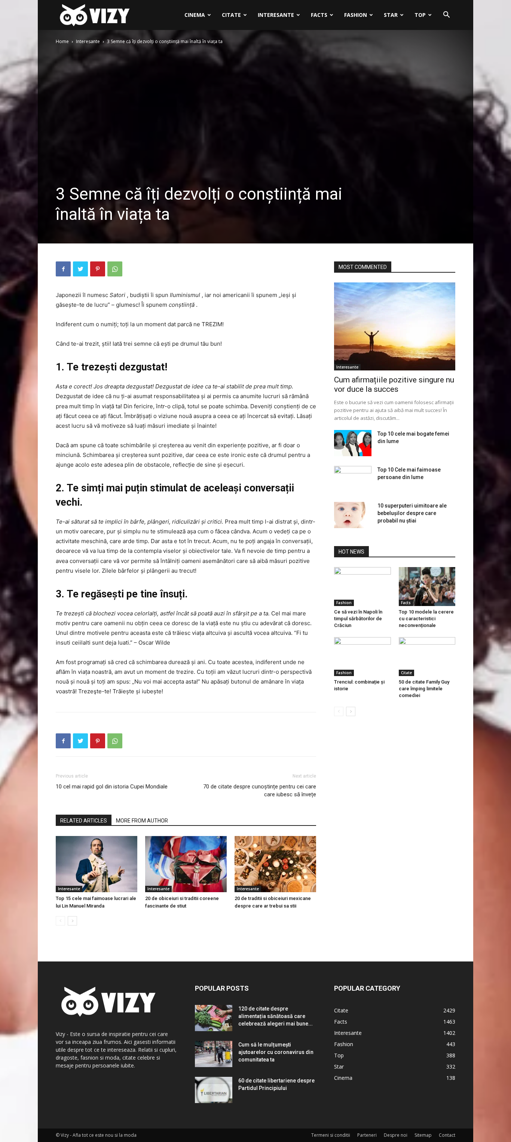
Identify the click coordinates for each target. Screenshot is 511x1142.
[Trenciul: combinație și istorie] (362, 656)
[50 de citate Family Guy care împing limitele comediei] (427, 656)
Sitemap (423, 1135)
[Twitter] (80, 268)
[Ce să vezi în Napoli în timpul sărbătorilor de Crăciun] (362, 586)
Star (391, 14)
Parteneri (367, 1135)
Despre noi (395, 1135)
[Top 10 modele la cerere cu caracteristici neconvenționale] (427, 586)
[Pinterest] (97, 268)
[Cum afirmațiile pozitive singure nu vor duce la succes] (394, 326)
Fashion (355, 14)
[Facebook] (63, 268)
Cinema (194, 14)
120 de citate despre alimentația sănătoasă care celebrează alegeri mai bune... (275, 1016)
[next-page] (72, 921)
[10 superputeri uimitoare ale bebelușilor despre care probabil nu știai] (352, 515)
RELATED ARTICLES (83, 821)
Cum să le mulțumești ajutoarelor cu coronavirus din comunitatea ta (275, 1052)
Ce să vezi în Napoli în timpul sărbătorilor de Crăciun (358, 618)
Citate (231, 14)
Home (62, 41)
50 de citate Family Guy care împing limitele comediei (424, 688)
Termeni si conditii (330, 1135)
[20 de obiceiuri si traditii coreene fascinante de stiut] (186, 864)
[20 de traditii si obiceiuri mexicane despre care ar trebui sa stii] (275, 864)
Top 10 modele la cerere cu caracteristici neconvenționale (426, 618)
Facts (319, 14)
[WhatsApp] (114, 268)
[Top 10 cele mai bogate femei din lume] (352, 443)
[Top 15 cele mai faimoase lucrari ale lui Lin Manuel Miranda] (96, 864)
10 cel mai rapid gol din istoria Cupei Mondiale (112, 786)
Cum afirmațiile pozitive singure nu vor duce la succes (394, 384)
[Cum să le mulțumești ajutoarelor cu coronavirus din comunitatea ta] (213, 1054)
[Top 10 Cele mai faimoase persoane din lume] (352, 479)
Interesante (276, 14)
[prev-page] (60, 921)
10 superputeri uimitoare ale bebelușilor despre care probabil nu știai (412, 513)
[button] (446, 15)
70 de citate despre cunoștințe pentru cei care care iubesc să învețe (259, 790)
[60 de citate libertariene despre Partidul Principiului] (213, 1090)
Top (420, 14)
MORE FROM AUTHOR (142, 821)
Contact (447, 1135)
